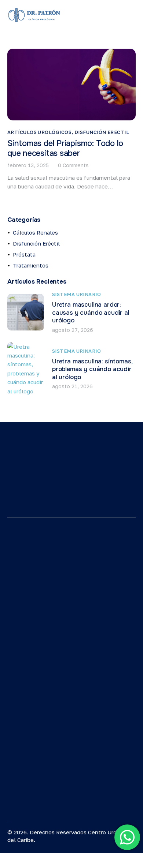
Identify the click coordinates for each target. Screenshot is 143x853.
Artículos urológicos (39, 132)
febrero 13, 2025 (28, 165)
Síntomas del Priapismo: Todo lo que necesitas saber (65, 148)
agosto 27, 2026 (72, 330)
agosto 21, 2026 (72, 386)
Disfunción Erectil (101, 132)
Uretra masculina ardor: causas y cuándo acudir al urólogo (90, 312)
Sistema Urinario (76, 294)
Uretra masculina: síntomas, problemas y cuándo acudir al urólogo (92, 369)
